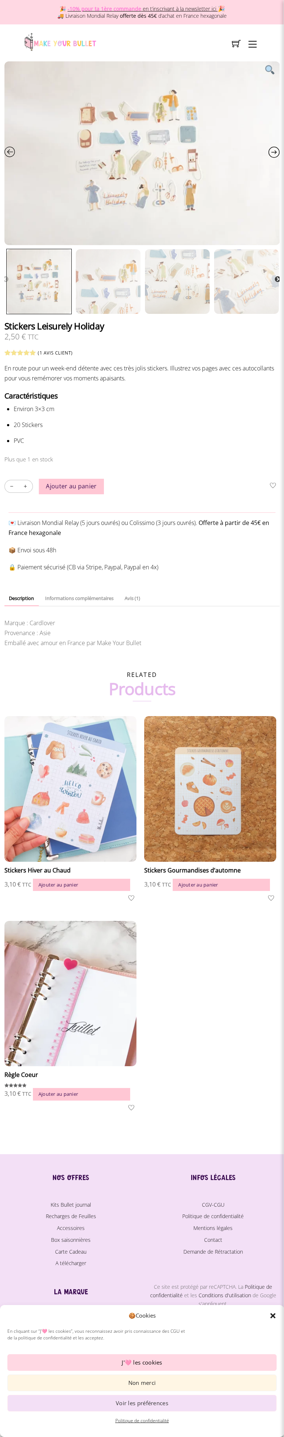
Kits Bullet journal (71, 1204)
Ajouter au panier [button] (58, 884)
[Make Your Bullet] (60, 40)
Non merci (142, 1382)
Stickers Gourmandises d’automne (192, 870)
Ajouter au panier (71, 486)
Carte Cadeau (71, 1251)
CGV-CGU (213, 1204)
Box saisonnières (71, 1239)
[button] (273, 1315)
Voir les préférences (142, 1403)
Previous (5, 279)
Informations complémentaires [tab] (79, 598)
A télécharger (70, 1263)
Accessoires (71, 1227)
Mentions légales (213, 1227)
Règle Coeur (21, 1075)
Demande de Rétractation (213, 1251)
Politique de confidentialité (142, 1420)
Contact (213, 1239)
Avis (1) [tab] (132, 598)
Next (277, 279)
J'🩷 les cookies (142, 1362)
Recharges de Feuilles (71, 1216)
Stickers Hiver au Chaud (37, 870)
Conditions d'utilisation (225, 1295)
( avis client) (55, 353)
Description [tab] (21, 598)
